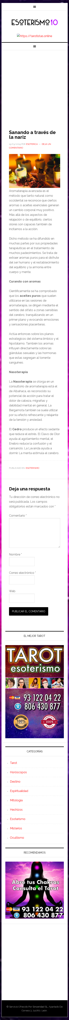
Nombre (15, 554)
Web (12, 591)
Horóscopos (18, 772)
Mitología (16, 800)
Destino (15, 781)
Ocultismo (17, 837)
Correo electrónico (22, 573)
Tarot (13, 763)
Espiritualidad (19, 791)
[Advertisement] (34, 86)
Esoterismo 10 (35, 22)
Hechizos (16, 809)
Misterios (16, 828)
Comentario (18, 515)
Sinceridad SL (40, 1006)
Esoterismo (32, 468)
